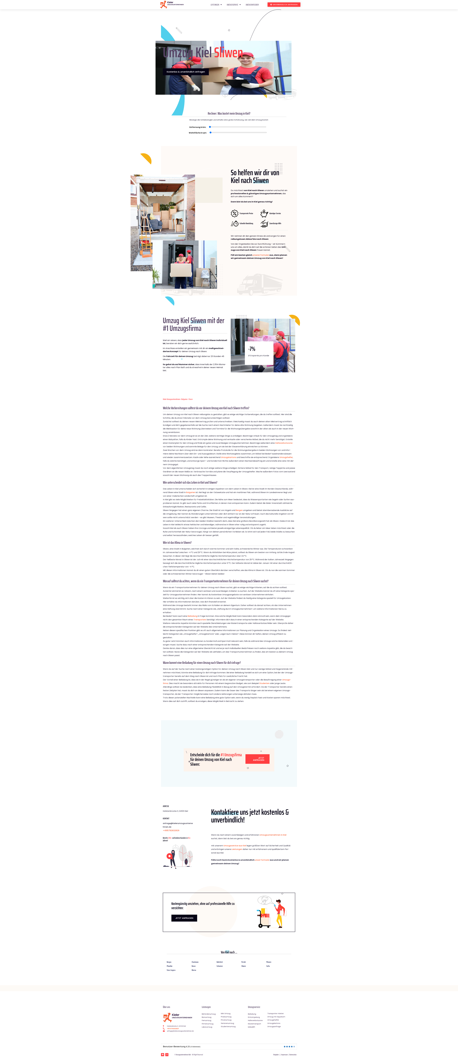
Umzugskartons (228, 457)
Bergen (239, 510)
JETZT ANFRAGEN (184, 918)
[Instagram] (166, 1054)
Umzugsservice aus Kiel (235, 845)
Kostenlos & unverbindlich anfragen (186, 71)
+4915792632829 (171, 830)
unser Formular (262, 860)
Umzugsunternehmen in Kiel (273, 835)
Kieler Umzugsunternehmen (171, 399)
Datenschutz (293, 1054)
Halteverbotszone (283, 443)
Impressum (284, 1054)
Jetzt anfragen (258, 759)
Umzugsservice (232, 5)
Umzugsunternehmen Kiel (183, 1054)
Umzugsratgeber (252, 5)
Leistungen (215, 5)
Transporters (200, 619)
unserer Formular (261, 255)
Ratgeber (276, 1054)
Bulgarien (184, 399)
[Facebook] (162, 1054)
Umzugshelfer (286, 457)
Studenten (264, 683)
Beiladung (192, 616)
